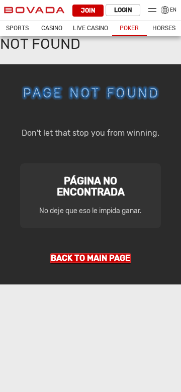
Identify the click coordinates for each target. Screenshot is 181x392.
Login (123, 10)
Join (88, 10)
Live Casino (90, 28)
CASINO (51, 28)
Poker (129, 28)
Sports (17, 28)
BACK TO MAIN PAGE (90, 258)
